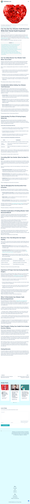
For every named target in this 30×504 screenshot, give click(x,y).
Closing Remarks (3, 54)
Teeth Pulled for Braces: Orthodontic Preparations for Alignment (23, 376)
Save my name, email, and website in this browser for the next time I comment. (24, 422)
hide (12, 42)
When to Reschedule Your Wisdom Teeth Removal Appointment (10, 52)
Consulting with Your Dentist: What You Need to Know (9, 47)
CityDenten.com (5, 397)
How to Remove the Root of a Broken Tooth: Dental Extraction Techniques (25, 394)
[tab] (13, 402)
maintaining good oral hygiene (18, 275)
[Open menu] (28, 1)
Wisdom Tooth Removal (15, 498)
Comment (3, 412)
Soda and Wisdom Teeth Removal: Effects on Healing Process (5, 394)
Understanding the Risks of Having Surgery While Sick (9, 46)
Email (12, 422)
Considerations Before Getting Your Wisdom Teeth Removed (10, 45)
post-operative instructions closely (17, 203)
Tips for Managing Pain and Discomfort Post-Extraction (9, 48)
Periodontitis (15, 495)
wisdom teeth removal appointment (21, 300)
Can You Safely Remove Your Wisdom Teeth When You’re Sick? (10, 44)
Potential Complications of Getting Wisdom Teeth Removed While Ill (11, 49)
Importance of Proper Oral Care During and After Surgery (9, 51)
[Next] (27, 393)
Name (2, 422)
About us (15, 490)
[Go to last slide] (2, 393)
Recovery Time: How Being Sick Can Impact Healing (9, 50)
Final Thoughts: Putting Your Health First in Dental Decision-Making (11, 53)
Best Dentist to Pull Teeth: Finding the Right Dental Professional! (7, 376)
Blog (15, 489)
